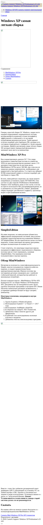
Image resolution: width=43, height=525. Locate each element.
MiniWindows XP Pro (13, 72)
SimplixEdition (10, 74)
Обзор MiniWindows (12, 76)
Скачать (8, 78)
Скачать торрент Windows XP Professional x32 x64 (19, 6)
